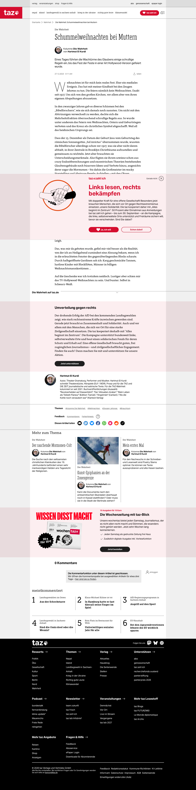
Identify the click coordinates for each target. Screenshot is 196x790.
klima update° (39, 714)
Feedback (71, 744)
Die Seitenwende (108, 667)
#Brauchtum (125, 408)
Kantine (36, 749)
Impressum (130, 773)
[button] (162, 12)
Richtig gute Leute (75, 680)
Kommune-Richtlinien (140, 768)
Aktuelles (104, 658)
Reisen (35, 744)
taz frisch (70, 709)
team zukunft (72, 705)
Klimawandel (72, 684)
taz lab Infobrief (74, 718)
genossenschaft (142, 663)
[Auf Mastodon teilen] (86, 423)
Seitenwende (148, 773)
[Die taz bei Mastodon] (149, 644)
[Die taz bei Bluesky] (155, 644)
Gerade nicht (151, 178)
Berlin (35, 680)
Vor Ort (103, 709)
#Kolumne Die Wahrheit (75, 408)
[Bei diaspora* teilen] (110, 423)
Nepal (69, 658)
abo (136, 658)
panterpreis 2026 (142, 680)
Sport (35, 675)
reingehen (37, 726)
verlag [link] (34, 3)
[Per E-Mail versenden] (79, 423)
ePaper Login (72, 752)
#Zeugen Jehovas (110, 408)
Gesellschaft (38, 667)
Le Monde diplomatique (146, 714)
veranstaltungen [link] (46, 3)
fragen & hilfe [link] (66, 3)
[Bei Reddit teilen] (116, 423)
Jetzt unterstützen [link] (70, 363)
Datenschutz (117, 773)
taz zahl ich (139, 667)
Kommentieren (73, 416)
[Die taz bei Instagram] (162, 644)
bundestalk (37, 705)
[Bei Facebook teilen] (98, 423)
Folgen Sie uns (139, 643)
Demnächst (105, 705)
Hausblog (105, 663)
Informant (105, 773)
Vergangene (106, 718)
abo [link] (132, 3)
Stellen (103, 671)
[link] (35, 13)
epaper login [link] (157, 3)
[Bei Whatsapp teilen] (104, 423)
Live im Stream (107, 714)
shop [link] (57, 3)
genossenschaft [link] (143, 3)
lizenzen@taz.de (51, 772)
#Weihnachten (94, 408)
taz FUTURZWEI (141, 710)
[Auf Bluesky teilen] (92, 423)
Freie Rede (37, 722)
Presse (103, 675)
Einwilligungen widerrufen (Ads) (115, 777)
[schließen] (161, 178)
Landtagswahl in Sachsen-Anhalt (79, 669)
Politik (35, 658)
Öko (34, 663)
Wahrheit (47, 22)
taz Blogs (138, 706)
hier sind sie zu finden (85, 579)
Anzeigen (36, 757)
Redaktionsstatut (120, 768)
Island (69, 663)
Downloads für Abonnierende (80, 756)
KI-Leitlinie (157, 768)
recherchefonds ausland (146, 671)
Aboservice (71, 748)
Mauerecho (37, 718)
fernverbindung (39, 709)
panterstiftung (141, 675)
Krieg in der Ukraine (76, 675)
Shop (34, 753)
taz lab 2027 (106, 722)
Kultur (35, 671)
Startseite (36, 22)
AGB (139, 773)
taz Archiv (139, 719)
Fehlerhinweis (88, 416)
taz (40, 643)
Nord (34, 684)
